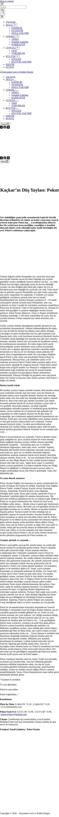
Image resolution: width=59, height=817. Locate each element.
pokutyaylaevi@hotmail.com (14, 714)
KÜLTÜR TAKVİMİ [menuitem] (21, 62)
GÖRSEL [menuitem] (10, 36)
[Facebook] (5, 128)
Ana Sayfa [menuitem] (10, 22)
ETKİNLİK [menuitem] (16, 28)
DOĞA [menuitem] (9, 25)
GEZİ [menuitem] (14, 50)
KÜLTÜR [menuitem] (10, 56)
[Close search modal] (2, 4)
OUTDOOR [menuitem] (17, 30)
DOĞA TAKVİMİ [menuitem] (20, 33)
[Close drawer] (2, 16)
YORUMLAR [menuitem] (18, 53)
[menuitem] (15, 25)
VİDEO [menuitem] (15, 39)
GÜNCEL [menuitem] (10, 47)
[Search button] (2, 12)
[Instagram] (1, 128)
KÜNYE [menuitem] (10, 67)
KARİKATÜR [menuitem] (18, 44)
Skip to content (7, 1)
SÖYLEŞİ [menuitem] (16, 59)
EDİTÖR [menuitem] (10, 64)
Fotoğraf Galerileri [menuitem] (19, 42)
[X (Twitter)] (8, 128)
